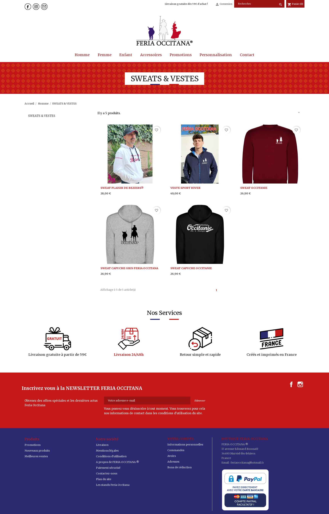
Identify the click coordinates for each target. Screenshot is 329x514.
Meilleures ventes (36, 456)
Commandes (175, 450)
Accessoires (151, 55)
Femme (105, 55)
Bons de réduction (179, 467)
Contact (247, 55)
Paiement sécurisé (108, 467)
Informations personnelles (185, 444)
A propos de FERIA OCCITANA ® (117, 462)
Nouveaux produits (37, 450)
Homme (82, 55)
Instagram (300, 384)
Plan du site (103, 479)
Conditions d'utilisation (111, 456)
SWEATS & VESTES (41, 116)
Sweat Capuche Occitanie (191, 268)
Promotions (181, 55)
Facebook (291, 384)
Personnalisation (216, 55)
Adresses (173, 461)
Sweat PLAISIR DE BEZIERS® (122, 188)
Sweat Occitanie (253, 188)
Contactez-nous (106, 473)
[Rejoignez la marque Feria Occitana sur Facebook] (28, 6)
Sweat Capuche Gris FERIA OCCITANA (129, 268)
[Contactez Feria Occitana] (45, 6)
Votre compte (180, 439)
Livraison (102, 445)
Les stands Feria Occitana (112, 485)
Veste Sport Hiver (185, 188)
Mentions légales (107, 450)
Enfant (125, 55)
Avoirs (171, 456)
